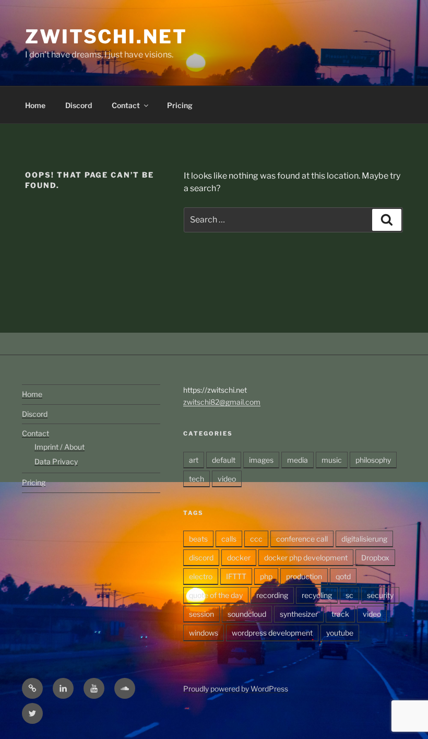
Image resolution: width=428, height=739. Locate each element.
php (266, 576)
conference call (302, 538)
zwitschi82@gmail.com (221, 401)
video (227, 478)
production (304, 576)
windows (203, 632)
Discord (78, 105)
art (193, 459)
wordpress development (272, 632)
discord (201, 557)
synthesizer (299, 613)
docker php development (306, 557)
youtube (339, 632)
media (297, 459)
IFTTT (236, 576)
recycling (317, 595)
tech (196, 478)
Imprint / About (59, 446)
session (201, 613)
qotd (343, 576)
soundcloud (247, 613)
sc (349, 595)
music (332, 459)
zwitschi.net (106, 36)
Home (35, 105)
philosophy (373, 459)
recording (272, 595)
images (261, 459)
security (380, 595)
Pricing (180, 105)
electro (200, 576)
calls (228, 538)
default (223, 459)
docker (239, 557)
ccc (256, 538)
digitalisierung (364, 538)
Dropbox (375, 557)
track (340, 613)
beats (198, 538)
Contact (126, 105)
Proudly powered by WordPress (235, 688)
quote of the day (216, 595)
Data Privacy (56, 461)
